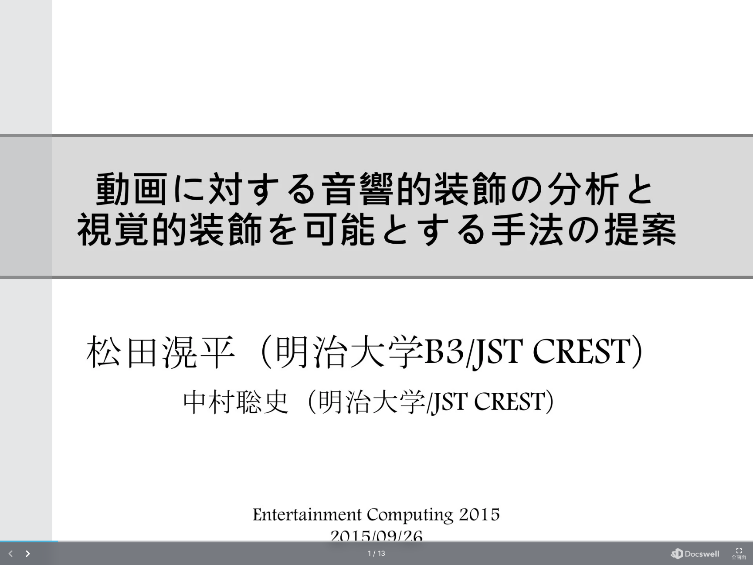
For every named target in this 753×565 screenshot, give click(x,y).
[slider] (376, 541)
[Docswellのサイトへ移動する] (694, 553)
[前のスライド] (26, 282)
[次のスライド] (727, 282)
